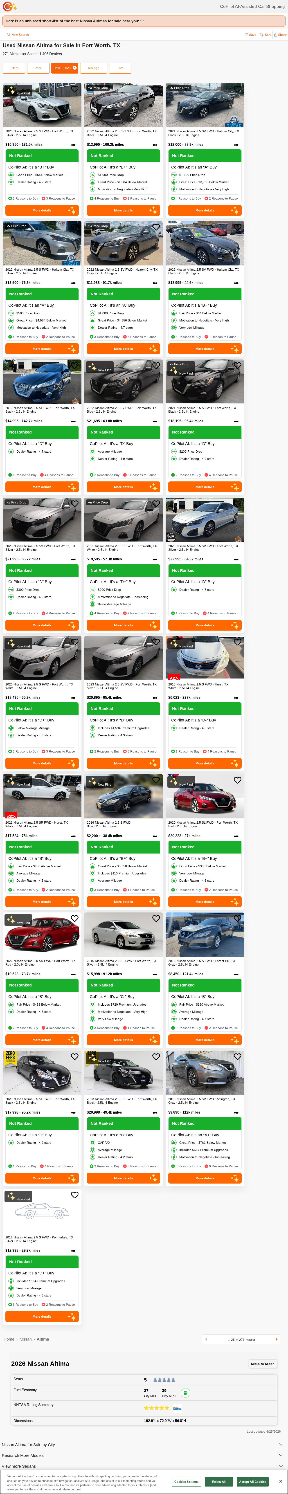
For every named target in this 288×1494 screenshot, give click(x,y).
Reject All (219, 1481)
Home (9, 1339)
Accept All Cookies (252, 1481)
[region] (144, 1482)
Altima (43, 1339)
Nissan (25, 1339)
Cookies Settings (186, 1481)
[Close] (281, 1481)
